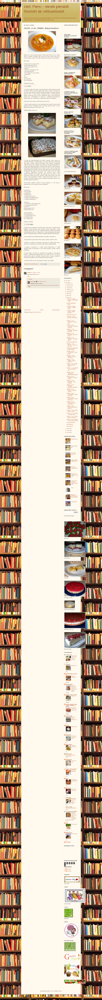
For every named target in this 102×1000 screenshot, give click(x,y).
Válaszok (30, 279)
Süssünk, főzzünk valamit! (71, 694)
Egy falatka (68, 788)
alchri (67, 778)
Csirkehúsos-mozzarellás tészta (73, 737)
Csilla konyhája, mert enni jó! (71, 674)
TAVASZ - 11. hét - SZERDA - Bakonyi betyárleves (71, 360)
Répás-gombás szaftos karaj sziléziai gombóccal (74, 657)
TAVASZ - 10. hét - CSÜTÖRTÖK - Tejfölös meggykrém (72, 394)
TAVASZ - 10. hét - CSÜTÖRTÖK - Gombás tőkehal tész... (72, 398)
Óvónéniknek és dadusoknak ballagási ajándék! (72, 348)
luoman (51, 991)
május (68, 297)
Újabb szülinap (74, 833)
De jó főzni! (68, 842)
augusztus (69, 291)
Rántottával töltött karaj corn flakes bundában (74, 496)
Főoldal (41, 309)
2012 (67, 282)
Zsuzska (29, 272)
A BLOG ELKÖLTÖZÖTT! (71, 808)
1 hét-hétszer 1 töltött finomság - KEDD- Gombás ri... (71, 311)
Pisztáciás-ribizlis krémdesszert (73, 718)
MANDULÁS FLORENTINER (74, 781)
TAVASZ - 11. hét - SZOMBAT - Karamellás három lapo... (72, 330)
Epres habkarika (70, 424)
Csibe (67, 823)
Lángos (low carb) (73, 761)
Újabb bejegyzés (27, 309)
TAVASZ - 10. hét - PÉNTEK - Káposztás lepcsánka (71, 390)
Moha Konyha (69, 754)
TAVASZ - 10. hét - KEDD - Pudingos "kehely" (72, 411)
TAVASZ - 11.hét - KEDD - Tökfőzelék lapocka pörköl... (72, 365)
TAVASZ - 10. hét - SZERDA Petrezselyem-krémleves (72, 407)
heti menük (33, 281)
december (69, 284)
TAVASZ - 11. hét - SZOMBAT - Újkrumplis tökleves (72, 339)
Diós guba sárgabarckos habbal (71, 303)
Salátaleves (73, 696)
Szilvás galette (74, 824)
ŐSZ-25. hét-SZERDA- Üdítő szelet (74, 475)
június (68, 295)
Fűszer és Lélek (69, 807)
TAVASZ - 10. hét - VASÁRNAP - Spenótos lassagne (72, 377)
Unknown (69, 869)
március (68, 430)
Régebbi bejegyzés (56, 309)
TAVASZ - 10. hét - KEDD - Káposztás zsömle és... (72, 417)
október (68, 287)
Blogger (60, 991)
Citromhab (68, 664)
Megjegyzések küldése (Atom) (35, 312)
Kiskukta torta (69, 832)
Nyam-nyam (68, 797)
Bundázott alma (74, 439)
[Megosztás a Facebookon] (45, 264)
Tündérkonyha (69, 759)
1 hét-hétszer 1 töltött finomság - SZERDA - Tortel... (71, 307)
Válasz (28, 276)
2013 (67, 280)
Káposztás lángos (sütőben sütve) (74, 460)
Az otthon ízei (68, 654)
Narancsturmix (74, 726)
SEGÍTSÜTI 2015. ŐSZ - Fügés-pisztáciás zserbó (73, 801)
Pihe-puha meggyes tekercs (74, 467)
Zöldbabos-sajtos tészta (73, 746)
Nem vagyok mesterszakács (71, 811)
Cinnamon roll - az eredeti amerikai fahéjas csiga (74, 482)
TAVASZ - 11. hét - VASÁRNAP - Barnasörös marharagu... (72, 326)
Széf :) (72, 487)
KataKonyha (68, 735)
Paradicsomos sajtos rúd (71, 314)
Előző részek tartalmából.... (74, 789)
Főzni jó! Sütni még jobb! (71, 769)
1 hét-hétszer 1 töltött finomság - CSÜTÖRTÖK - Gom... (72, 300)
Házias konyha (69, 744)
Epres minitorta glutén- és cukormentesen (70, 755)
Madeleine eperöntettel (73, 771)
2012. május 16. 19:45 (35, 272)
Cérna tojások (73, 501)
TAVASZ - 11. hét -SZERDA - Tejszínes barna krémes (71, 356)
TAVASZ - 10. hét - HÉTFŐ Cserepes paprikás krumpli (72, 420)
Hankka (67, 725)
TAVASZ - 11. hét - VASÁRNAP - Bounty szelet (71, 322)
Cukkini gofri (74, 665)
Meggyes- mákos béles (73, 676)
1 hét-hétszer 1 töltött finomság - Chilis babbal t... (72, 317)
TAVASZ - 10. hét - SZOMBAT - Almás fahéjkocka (71, 382)
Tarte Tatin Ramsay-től (73, 453)
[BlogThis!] (42, 264)
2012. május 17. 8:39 (42, 281)
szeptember (69, 289)
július (68, 293)
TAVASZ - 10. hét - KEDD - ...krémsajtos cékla (72, 414)
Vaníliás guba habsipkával (72, 342)
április (68, 428)
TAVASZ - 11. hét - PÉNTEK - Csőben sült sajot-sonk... (72, 345)
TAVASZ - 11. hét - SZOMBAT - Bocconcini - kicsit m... (72, 334)
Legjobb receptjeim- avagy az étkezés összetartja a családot (71, 705)
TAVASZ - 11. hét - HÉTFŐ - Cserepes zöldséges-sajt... (72, 369)
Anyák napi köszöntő (71, 422)
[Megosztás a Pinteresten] (46, 264)
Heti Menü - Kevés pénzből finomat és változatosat (46, 9)
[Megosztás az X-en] (43, 264)
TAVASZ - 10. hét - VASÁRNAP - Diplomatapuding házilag (72, 373)
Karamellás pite (70, 426)
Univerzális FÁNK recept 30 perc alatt (73, 709)
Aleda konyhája (69, 684)
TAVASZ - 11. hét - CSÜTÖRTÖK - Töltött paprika (72, 352)
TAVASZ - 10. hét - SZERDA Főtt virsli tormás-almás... (71, 403)
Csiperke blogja (69, 716)
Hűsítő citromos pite (74, 446)
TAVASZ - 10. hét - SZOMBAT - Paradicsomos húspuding (72, 386)
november (69, 286)
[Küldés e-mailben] (41, 264)
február (68, 432)
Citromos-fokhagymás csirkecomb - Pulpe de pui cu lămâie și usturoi (74, 688)
